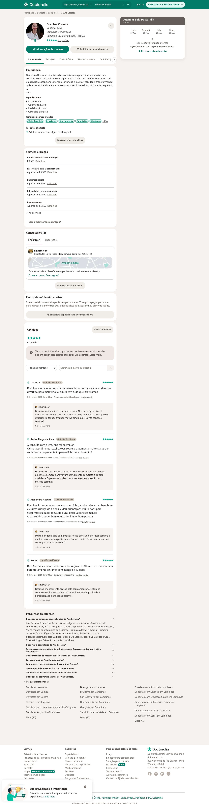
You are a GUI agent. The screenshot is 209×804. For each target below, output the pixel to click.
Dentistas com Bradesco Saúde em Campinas (158, 696)
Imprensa (29, 778)
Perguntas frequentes (77, 778)
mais (28, 92)
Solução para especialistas (120, 757)
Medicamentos (73, 768)
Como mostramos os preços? (44, 221)
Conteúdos (112, 768)
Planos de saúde (86, 59)
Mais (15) (31, 717)
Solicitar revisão (86, 397)
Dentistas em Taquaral (38, 702)
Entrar (140, 4)
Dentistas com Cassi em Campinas (152, 715)
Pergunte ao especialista (78, 764)
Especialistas (72, 754)
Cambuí (67, 254)
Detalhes (40, 161)
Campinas (76, 254)
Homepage (29, 12)
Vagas (39, 771)
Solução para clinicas (117, 761)
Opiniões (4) (106, 59)
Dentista (41, 12)
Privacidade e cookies (35, 754)
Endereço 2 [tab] (51, 239)
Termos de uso (114, 771)
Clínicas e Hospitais (75, 757)
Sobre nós (29, 764)
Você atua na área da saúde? (164, 4)
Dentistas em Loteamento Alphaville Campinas (51, 707)
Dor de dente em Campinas (95, 702)
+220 (105, 121)
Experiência (34, 59)
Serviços (50, 59)
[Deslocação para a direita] (114, 59)
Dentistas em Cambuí (37, 691)
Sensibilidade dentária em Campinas (99, 712)
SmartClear (40, 250)
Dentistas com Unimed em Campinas (154, 691)
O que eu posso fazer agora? (43, 275)
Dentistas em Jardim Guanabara (43, 712)
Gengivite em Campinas (93, 707)
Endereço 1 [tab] (34, 239)
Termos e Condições (34, 774)
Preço (109, 754)
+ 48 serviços (34, 212)
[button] (47, 49)
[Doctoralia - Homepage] (41, 4)
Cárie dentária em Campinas (95, 696)
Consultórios (66, 59)
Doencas (69, 774)
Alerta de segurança (117, 774)
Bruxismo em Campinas (93, 691)
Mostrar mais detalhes (71, 141)
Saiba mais (49, 796)
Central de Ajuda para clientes (122, 778)
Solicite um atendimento (152, 51)
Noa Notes (115, 764)
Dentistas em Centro (37, 696)
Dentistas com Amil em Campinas (152, 710)
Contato (28, 768)
